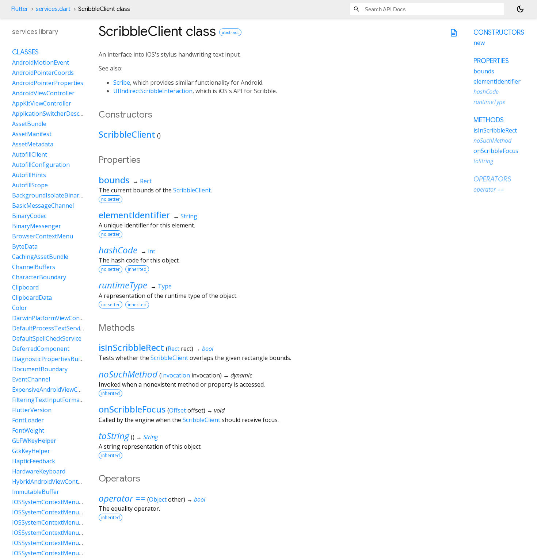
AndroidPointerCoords (43, 73)
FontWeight (28, 430)
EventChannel (31, 379)
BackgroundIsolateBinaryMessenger (62, 195)
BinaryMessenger (36, 226)
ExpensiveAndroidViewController (57, 390)
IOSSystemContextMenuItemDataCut (63, 533)
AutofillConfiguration (41, 165)
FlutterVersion (32, 410)
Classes (25, 52)
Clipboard (25, 287)
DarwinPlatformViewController (54, 318)
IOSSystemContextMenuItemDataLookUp (69, 553)
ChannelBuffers (33, 267)
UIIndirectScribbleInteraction (153, 91)
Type (165, 286)
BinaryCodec (29, 216)
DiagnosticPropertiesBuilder (51, 359)
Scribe (121, 82)
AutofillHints (29, 175)
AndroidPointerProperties (47, 83)
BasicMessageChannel (43, 206)
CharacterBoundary (39, 277)
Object (158, 499)
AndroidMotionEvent (40, 62)
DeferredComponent (40, 349)
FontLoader (28, 420)
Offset (177, 410)
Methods (488, 120)
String (188, 216)
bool (207, 349)
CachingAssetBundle (40, 257)
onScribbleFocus (132, 409)
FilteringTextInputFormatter (51, 400)
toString (114, 436)
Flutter (19, 9)
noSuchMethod (128, 374)
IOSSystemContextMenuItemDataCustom (69, 522)
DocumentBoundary (40, 369)
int (151, 251)
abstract (230, 32)
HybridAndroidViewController (52, 481)
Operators (492, 179)
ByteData (25, 246)
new (479, 43)
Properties (491, 61)
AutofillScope (30, 185)
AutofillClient (29, 154)
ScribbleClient (127, 134)
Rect (146, 181)
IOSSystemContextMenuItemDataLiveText (70, 543)
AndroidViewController (43, 93)
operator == (122, 498)
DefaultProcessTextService (49, 328)
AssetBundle (29, 124)
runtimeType (123, 285)
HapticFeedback (33, 461)
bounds (114, 180)
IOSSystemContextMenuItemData (58, 502)
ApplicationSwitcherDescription (55, 114)
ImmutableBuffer (35, 492)
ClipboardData (32, 298)
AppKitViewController (41, 103)
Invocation (175, 375)
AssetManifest (32, 134)
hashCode (118, 250)
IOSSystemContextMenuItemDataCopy (65, 512)
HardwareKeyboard (38, 471)
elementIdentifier (134, 215)
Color (19, 308)
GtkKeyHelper (31, 451)
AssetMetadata (32, 144)
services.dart (53, 9)
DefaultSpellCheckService (46, 338)
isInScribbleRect (131, 347)
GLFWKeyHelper (34, 441)
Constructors (498, 32)
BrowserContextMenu (42, 236)
